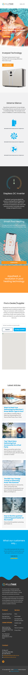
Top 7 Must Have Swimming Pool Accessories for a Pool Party (12, 444)
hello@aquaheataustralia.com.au (11, 655)
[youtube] (3, 662)
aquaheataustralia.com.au (9, 657)
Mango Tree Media (15, 671)
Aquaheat (16, 669)
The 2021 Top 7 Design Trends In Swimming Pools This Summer (12, 481)
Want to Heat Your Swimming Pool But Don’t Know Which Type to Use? (14, 409)
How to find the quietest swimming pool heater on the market (14, 518)
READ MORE (6, 36)
